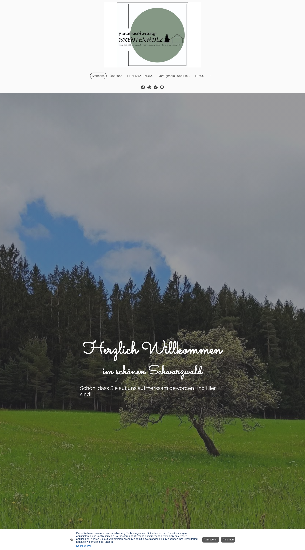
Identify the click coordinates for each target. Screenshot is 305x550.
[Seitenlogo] (152, 34)
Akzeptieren (210, 539)
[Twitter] (156, 87)
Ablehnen (228, 539)
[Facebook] (143, 87)
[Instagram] (149, 87)
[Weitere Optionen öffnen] (210, 76)
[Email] (162, 87)
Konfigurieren (84, 546)
